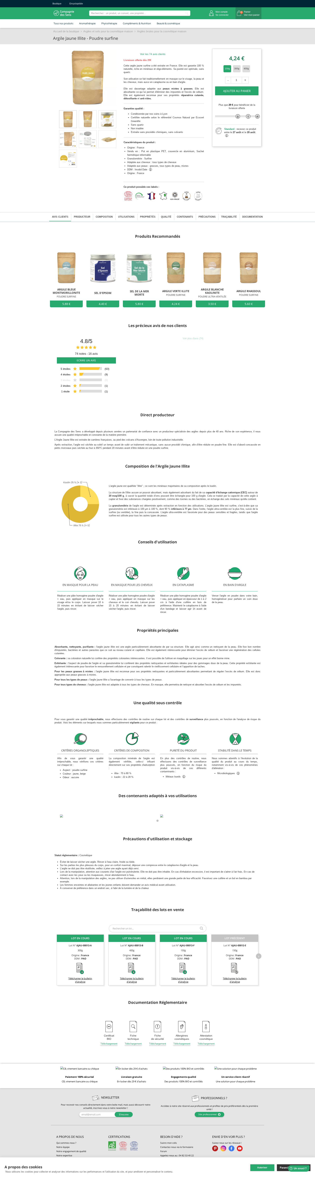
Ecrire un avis (86, 360)
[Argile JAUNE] (107, 139)
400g (246, 68)
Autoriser (262, 1167)
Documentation (252, 216)
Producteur (82, 216)
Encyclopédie (76, 3)
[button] (79, 1137)
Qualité (166, 216)
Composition (104, 216)
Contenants (185, 216)
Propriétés (147, 216)
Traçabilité (229, 216)
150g (227, 68)
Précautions (207, 216)
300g (236, 68)
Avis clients (60, 216)
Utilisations (126, 216)
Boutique (56, 3)
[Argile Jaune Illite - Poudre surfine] (68, 119)
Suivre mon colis (168, 1142)
